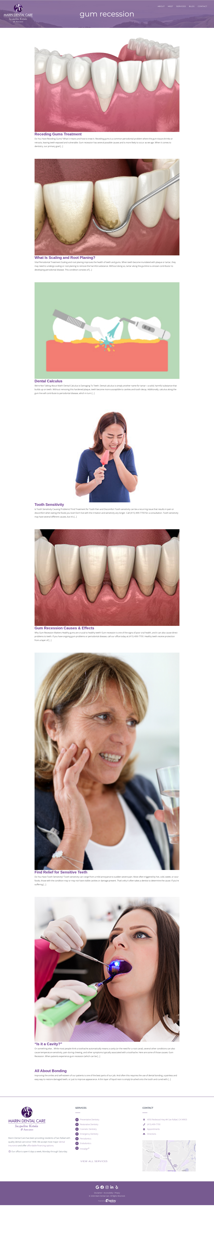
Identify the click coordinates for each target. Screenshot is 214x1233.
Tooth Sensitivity (49, 504)
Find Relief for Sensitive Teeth (61, 872)
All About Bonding (51, 1071)
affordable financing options (40, 1145)
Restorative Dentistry (89, 1124)
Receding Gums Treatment (58, 134)
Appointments (153, 1129)
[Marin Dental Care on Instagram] (107, 1188)
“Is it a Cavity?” (48, 1044)
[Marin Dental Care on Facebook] (102, 1188)
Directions (151, 1134)
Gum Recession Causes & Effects (64, 628)
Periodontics (85, 1138)
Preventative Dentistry (89, 1119)
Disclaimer (98, 1193)
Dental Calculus (48, 381)
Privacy (117, 1193)
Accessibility (108, 1193)
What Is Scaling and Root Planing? (65, 258)
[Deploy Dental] (111, 1201)
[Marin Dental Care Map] (169, 1141)
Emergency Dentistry (89, 1134)
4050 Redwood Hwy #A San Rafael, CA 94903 (167, 1119)
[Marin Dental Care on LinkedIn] (112, 1188)
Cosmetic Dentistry (88, 1129)
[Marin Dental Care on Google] (97, 1188)
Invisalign (84, 1148)
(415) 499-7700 (153, 1124)
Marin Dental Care (102, 1196)
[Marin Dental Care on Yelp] (117, 1188)
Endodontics (85, 1143)
